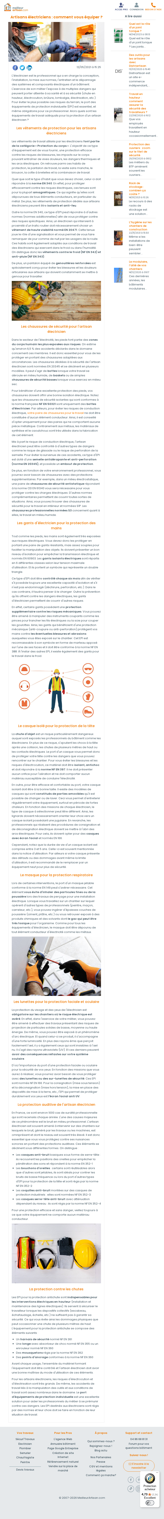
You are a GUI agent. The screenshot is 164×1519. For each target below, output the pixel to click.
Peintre (25, 1462)
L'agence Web (63, 1439)
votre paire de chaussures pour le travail (55, 413)
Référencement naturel (63, 1462)
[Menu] (157, 1473)
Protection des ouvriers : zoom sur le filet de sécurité (139, 149)
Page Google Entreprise (63, 1448)
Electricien (25, 1444)
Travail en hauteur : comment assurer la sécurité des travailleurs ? (138, 103)
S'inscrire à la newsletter (140, 1466)
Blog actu (101, 1450)
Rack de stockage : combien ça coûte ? (137, 188)
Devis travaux (25, 1469)
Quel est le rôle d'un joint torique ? (139, 27)
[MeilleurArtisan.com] (16, 7)
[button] (153, 6)
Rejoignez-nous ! (101, 1446)
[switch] (150, 1502)
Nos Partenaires (101, 1457)
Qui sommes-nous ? (101, 1441)
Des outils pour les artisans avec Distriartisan (139, 60)
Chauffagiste (25, 1457)
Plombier (25, 1448)
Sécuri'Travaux (25, 1439)
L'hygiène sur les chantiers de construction (140, 225)
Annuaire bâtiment (63, 1444)
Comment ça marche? (101, 1475)
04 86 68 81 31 (139, 1439)
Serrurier (25, 1453)
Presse (101, 1462)
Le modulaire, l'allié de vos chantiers (138, 265)
